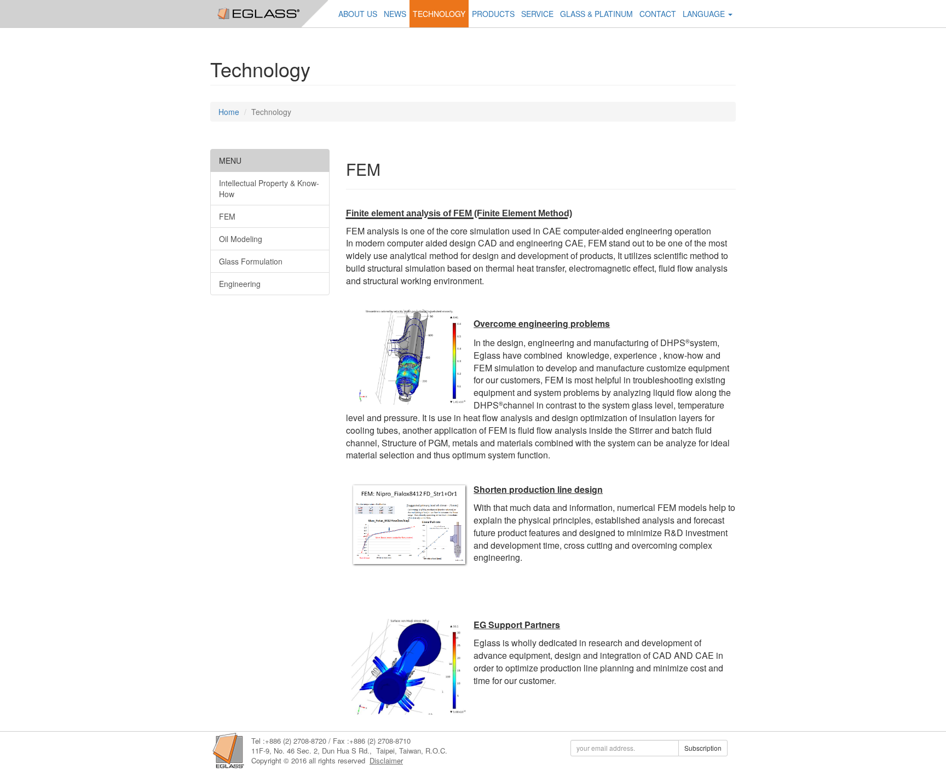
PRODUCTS (493, 13)
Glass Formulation (250, 261)
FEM (227, 216)
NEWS (395, 13)
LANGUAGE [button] (705, 13)
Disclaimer (386, 760)
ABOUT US (357, 13)
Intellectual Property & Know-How (269, 188)
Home (228, 111)
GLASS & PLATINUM (596, 13)
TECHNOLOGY (439, 13)
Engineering (240, 283)
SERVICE (537, 13)
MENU (230, 160)
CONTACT (657, 13)
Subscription (703, 747)
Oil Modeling (240, 238)
